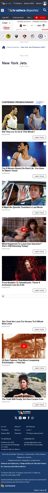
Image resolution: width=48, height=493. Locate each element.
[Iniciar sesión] (45, 3)
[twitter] (16, 419)
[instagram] (20, 419)
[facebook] (28, 419)
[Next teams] (45, 36)
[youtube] (24, 419)
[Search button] (45, 10)
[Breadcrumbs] (4, 47)
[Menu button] (2, 10)
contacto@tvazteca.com (32, 442)
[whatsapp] (32, 418)
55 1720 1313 (28, 445)
